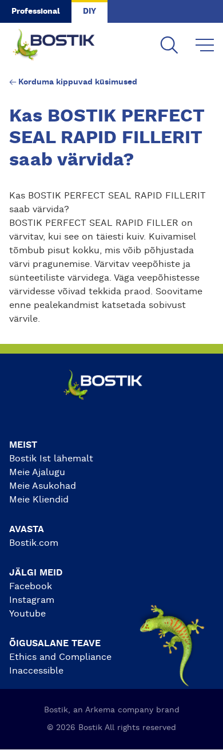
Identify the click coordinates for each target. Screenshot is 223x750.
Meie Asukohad (42, 485)
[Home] (63, 46)
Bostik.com (33, 543)
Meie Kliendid (39, 499)
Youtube (27, 613)
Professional (35, 11)
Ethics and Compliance (60, 657)
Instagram (31, 600)
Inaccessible (36, 670)
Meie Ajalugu (37, 472)
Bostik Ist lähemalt (51, 458)
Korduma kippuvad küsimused (77, 82)
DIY (89, 11)
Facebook (30, 586)
